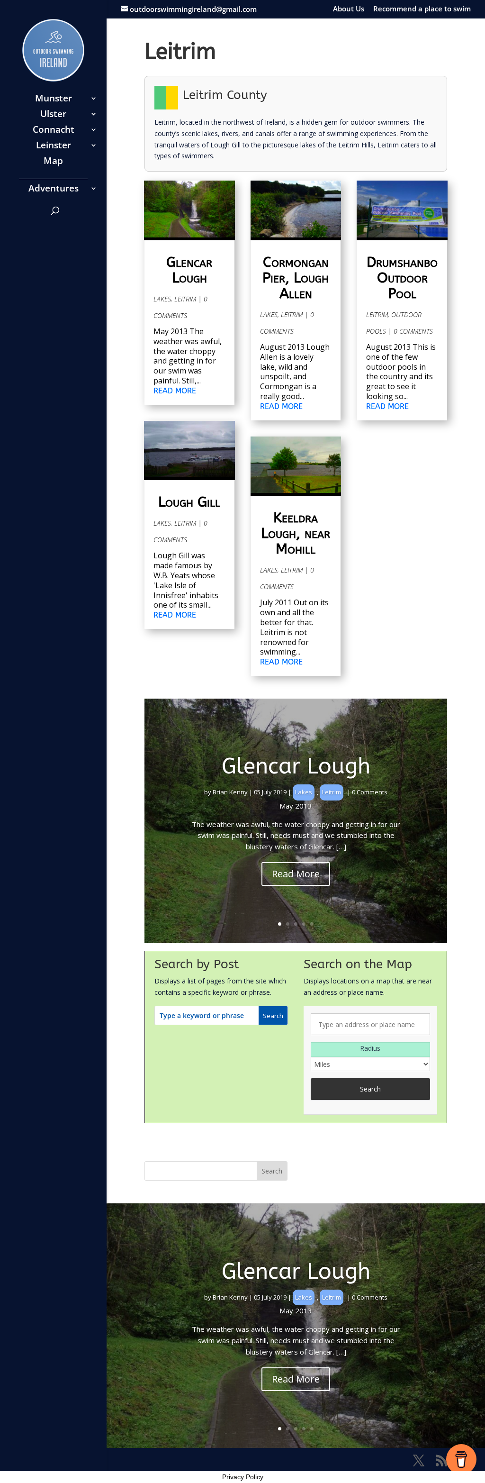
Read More (296, 873)
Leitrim (185, 298)
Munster (53, 99)
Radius (370, 1048)
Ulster (53, 115)
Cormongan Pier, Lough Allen (295, 278)
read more (174, 390)
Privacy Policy (242, 1477)
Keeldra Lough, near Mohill (295, 533)
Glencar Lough (189, 270)
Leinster (53, 146)
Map (53, 162)
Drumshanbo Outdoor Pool (402, 278)
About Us (348, 9)
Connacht (53, 131)
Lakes (162, 298)
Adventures (53, 189)
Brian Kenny (230, 792)
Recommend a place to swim (422, 9)
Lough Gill (189, 501)
